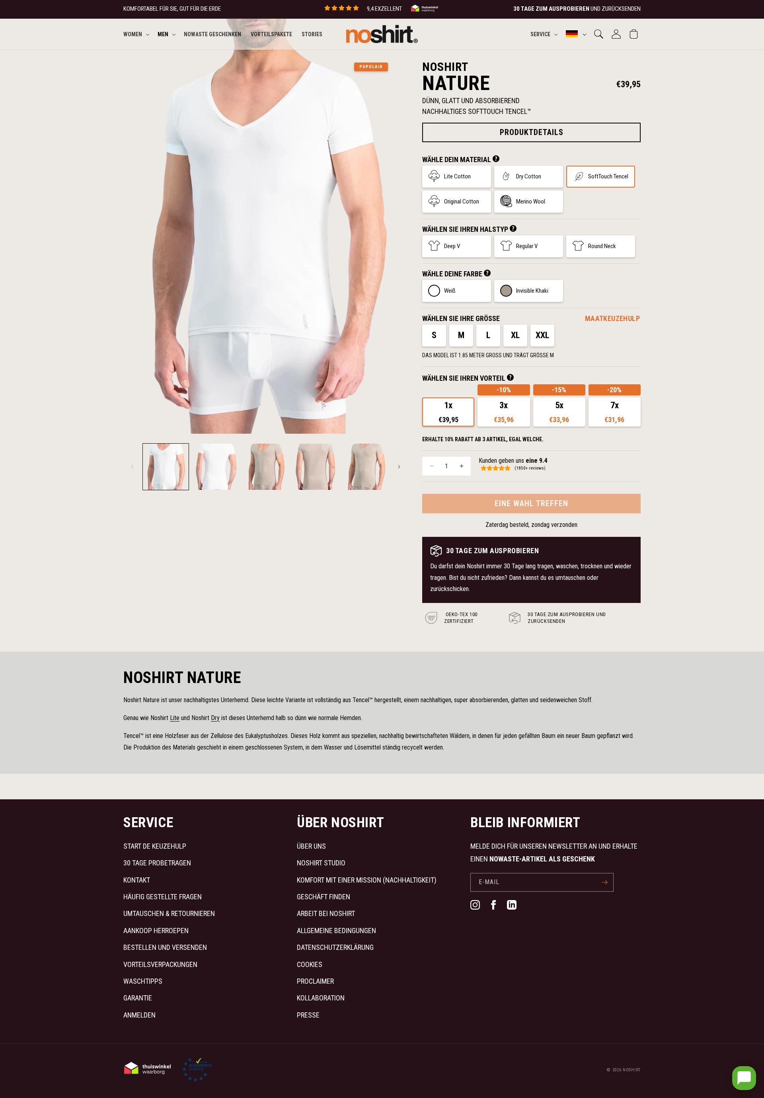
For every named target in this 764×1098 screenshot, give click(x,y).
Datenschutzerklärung (335, 947)
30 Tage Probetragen (157, 863)
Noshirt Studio (321, 863)
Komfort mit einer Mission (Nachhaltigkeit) (367, 880)
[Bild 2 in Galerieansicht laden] (215, 466)
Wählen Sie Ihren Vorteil (464, 378)
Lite (174, 718)
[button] (136, 33)
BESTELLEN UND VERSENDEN (165, 947)
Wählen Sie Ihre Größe (461, 318)
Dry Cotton (528, 176)
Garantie (137, 998)
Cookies (309, 964)
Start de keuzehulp (154, 846)
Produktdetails (531, 132)
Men (163, 34)
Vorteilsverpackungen (160, 964)
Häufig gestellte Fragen (162, 896)
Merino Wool (530, 201)
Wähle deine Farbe (453, 274)
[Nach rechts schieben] (399, 467)
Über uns (311, 846)
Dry (215, 718)
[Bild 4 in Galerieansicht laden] (315, 466)
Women (132, 34)
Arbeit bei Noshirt (326, 913)
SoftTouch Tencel (608, 176)
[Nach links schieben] (132, 467)
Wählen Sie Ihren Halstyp (466, 229)
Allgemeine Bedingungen (336, 930)
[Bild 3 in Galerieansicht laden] (265, 466)
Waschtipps (142, 981)
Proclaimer (315, 981)
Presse (308, 1015)
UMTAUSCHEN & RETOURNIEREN (169, 913)
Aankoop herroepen (156, 930)
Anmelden (139, 1015)
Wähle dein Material (457, 159)
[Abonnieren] (604, 882)
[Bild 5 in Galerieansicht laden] (365, 466)
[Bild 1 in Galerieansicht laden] (166, 466)
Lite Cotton (457, 176)
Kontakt (136, 880)
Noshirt (632, 1070)
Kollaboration (321, 998)
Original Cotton (461, 201)
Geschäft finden (323, 896)
